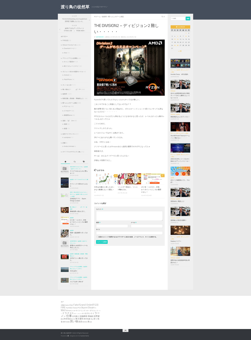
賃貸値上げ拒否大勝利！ (179, 220)
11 (175, 39)
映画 (69, 319)
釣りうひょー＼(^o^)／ (71, 66)
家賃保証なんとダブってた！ (180, 117)
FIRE (63, 307)
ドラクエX (67, 313)
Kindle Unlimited (69, 146)
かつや (73, 310)
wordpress (67, 137)
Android (66, 75)
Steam (91, 307)
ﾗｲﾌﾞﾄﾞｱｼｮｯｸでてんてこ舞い (72, 152)
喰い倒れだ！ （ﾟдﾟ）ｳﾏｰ (72, 89)
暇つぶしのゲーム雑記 (116, 17)
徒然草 (104, 17)
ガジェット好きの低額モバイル (73, 71)
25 (175, 45)
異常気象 (87, 319)
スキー (87, 310)
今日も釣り (73, 271)
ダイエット (94, 310)
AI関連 (63, 305)
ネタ (75, 313)
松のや (73, 319)
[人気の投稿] (65, 162)
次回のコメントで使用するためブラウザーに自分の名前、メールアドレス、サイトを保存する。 (127, 237)
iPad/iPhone (68, 79)
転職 (83, 322)
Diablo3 (67, 305)
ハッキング (79, 313)
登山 (92, 319)
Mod (65, 53)
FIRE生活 (65, 40)
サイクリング (80, 310)
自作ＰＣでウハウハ (69, 134)
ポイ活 (84, 313)
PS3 (79, 308)
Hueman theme (84, 336)
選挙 (86, 322)
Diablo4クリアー (176, 241)
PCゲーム (97, 17)
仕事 (69, 316)
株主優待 (79, 319)
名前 (98, 222)
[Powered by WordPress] (68, 335)
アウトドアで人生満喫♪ (70, 58)
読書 (64, 143)
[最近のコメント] (74, 162)
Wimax (68, 310)
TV (95, 308)
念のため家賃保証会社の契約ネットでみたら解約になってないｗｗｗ (180, 95)
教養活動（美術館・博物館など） (74, 98)
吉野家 (97, 316)
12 (177, 39)
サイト (98, 229)
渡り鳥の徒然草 (75, 6)
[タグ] (83, 162)
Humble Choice (71, 308)
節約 (64, 322)
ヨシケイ (90, 313)
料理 (65, 319)
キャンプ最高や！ (70, 62)
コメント (99, 209)
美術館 (68, 322)
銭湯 (65, 128)
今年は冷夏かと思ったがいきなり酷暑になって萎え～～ (104, 189)
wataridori (100, 37)
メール (134, 222)
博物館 (90, 316)
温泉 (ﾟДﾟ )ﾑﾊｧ (68, 121)
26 (177, 45)
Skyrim (84, 307)
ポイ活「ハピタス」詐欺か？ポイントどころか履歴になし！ (151, 189)
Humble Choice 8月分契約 (179, 74)
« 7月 (180, 51)
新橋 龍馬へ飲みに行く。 (78, 211)
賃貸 (80, 322)
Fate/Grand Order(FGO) (85, 304)
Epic (71, 305)
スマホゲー (67, 111)
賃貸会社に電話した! (177, 201)
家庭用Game (68, 115)
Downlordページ (69, 48)
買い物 (74, 321)
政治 (62, 319)
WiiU (63, 310)
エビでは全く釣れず (76, 282)
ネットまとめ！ (68, 85)
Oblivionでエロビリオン (70, 45)
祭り (95, 319)
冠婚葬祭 (83, 316)
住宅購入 (75, 316)
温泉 (65, 124)
